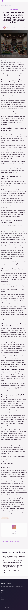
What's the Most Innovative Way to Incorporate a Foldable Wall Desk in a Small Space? (14, 557)
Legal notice (4, 599)
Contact (3, 601)
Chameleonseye (6, 583)
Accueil (2, 5)
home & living (8, 5)
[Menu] (25, 1)
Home (2, 592)
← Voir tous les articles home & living (10, 541)
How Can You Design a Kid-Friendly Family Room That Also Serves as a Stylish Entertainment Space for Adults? (13, 566)
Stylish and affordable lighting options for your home (13, 571)
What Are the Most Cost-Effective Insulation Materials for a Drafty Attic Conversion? (13, 561)
